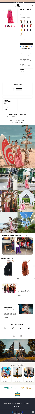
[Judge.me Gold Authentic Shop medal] (19, 388)
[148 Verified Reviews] (17, 397)
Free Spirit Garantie (11, 403)
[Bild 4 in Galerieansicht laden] (14, 26)
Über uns (3, 401)
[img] (6, 100)
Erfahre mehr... (6, 317)
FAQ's (30, 401)
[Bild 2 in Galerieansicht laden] (8, 26)
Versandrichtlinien (8, 401)
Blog (32, 401)
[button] (2, 5)
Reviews (17, 365)
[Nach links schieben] (3, 26)
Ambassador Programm (18, 403)
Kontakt (20, 401)
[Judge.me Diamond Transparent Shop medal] (15, 388)
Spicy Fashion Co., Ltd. (19, 413)
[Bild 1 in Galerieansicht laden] (5, 26)
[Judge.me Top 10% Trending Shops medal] (30, 388)
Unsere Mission (25, 401)
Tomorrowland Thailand (27, 403)
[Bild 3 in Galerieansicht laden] (11, 26)
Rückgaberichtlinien (15, 401)
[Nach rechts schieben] (17, 26)
